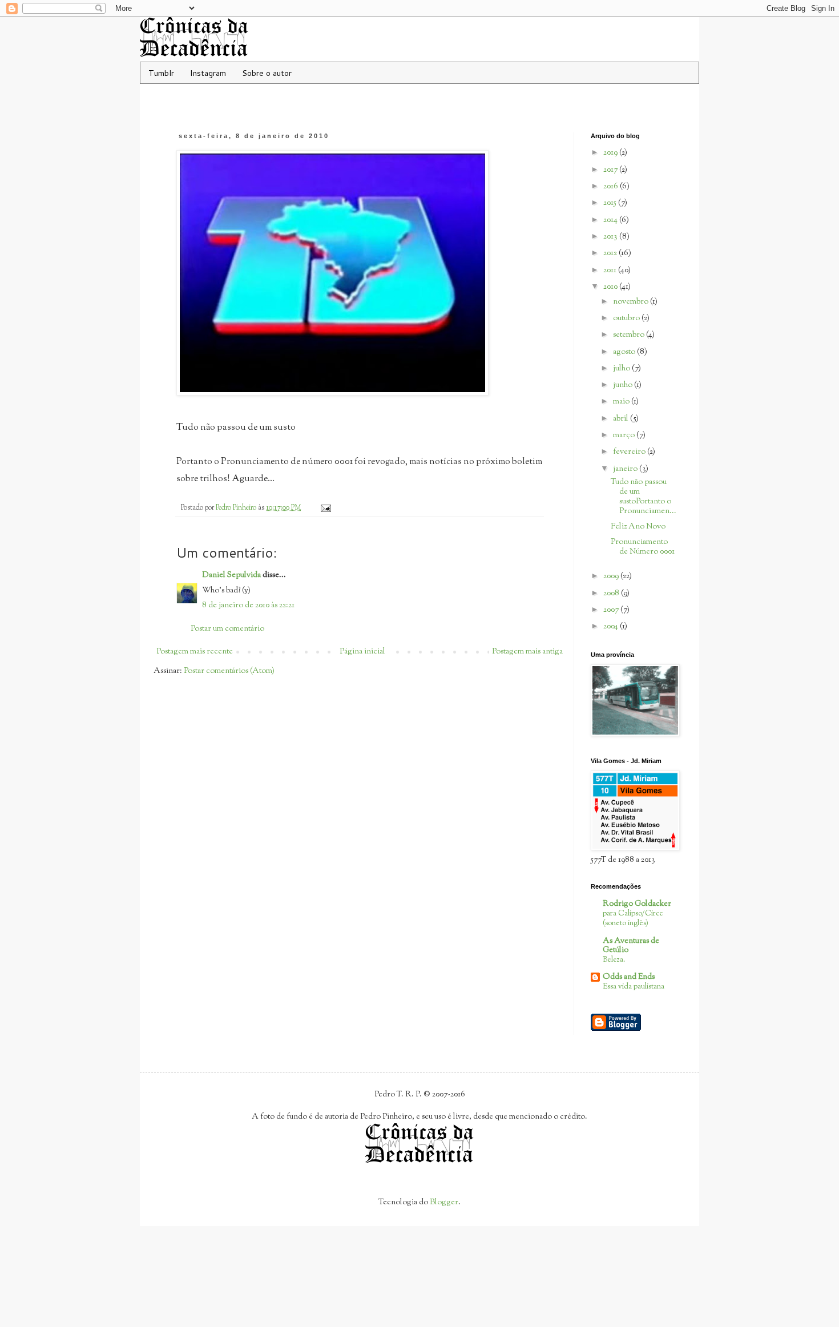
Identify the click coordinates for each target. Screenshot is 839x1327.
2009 (611, 576)
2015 (610, 203)
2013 (611, 237)
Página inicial (362, 652)
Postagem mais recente (194, 652)
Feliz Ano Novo (638, 527)
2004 (611, 626)
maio (622, 402)
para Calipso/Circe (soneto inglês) (633, 918)
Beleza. (614, 959)
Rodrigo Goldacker (637, 904)
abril (621, 419)
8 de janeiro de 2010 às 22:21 (248, 605)
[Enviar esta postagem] (325, 508)
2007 (611, 610)
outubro (627, 318)
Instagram (208, 73)
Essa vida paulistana (633, 986)
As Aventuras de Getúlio (631, 945)
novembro (631, 302)
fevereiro (630, 452)
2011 (610, 270)
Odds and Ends (629, 977)
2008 (612, 593)
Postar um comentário (227, 629)
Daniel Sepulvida (231, 575)
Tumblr (161, 73)
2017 (611, 170)
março (624, 435)
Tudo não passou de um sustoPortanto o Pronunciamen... (643, 497)
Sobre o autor (267, 73)
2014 (611, 220)
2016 (611, 186)
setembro (629, 335)
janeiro (626, 469)
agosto (625, 352)
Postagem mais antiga (527, 652)
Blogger (444, 1202)
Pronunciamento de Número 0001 (643, 547)
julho (622, 368)
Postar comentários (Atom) (229, 671)
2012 (611, 253)
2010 (611, 287)
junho (623, 385)
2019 (611, 153)
